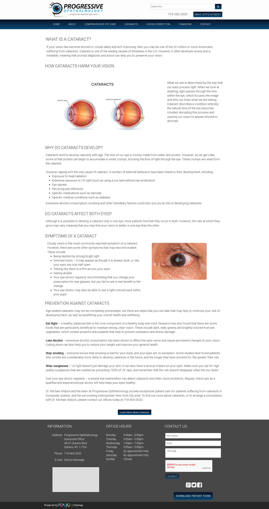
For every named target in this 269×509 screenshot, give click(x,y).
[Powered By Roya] (64, 505)
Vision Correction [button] (158, 24)
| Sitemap (77, 505)
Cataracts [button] (131, 24)
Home (56, 24)
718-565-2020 (177, 14)
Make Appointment (208, 14)
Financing (185, 24)
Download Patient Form (193, 495)
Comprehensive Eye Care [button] (100, 24)
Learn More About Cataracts (134, 412)
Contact (205, 24)
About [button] (72, 24)
